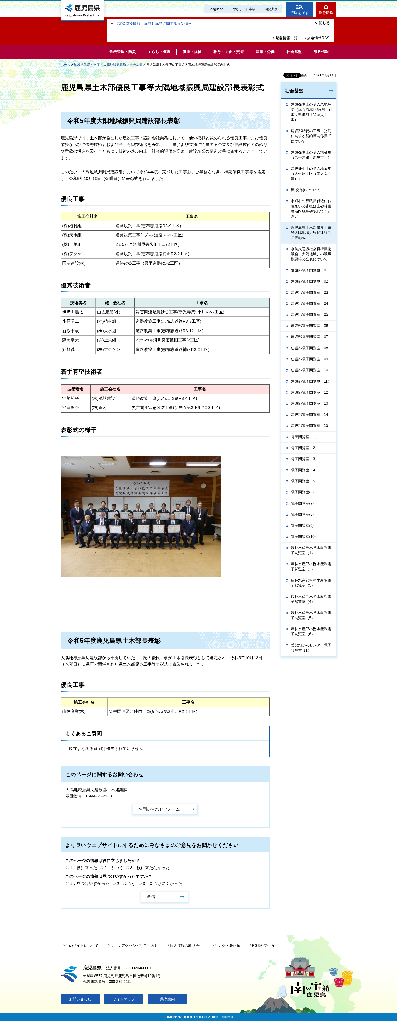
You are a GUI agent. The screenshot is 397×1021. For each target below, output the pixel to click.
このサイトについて (82, 946)
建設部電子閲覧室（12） (311, 392)
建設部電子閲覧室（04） (311, 303)
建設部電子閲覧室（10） (311, 370)
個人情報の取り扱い (186, 946)
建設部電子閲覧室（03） (311, 292)
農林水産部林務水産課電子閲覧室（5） (311, 615)
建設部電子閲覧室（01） (311, 270)
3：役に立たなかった (150, 867)
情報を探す (299, 13)
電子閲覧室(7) (302, 503)
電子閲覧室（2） (305, 448)
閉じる (324, 23)
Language (216, 9)
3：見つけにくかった (162, 883)
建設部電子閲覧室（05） (311, 314)
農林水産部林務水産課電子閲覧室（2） (311, 566)
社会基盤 (136, 65)
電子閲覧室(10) (303, 537)
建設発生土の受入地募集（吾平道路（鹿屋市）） (311, 154)
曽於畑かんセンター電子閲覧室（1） (311, 647)
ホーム (65, 65)
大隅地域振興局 (114, 65)
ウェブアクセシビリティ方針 (134, 946)
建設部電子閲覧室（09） (311, 359)
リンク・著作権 (227, 946)
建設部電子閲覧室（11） (311, 381)
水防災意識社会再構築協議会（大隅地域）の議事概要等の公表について (311, 254)
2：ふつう (113, 867)
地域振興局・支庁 (87, 65)
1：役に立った (83, 867)
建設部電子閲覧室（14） (311, 415)
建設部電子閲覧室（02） (311, 281)
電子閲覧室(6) (302, 492)
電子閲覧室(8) (302, 514)
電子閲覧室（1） (305, 437)
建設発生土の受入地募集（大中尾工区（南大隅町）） (311, 174)
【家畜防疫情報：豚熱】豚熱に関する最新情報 (153, 23)
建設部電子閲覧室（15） (311, 426)
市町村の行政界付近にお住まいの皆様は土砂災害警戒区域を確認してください (311, 208)
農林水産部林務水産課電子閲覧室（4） (311, 599)
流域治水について (305, 190)
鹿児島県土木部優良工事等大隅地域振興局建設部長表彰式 (311, 233)
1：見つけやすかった (90, 883)
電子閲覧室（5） (305, 481)
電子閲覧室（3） (305, 459)
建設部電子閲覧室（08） (311, 348)
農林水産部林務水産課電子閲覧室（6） (311, 631)
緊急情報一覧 (286, 38)
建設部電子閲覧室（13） (311, 403)
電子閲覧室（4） (305, 470)
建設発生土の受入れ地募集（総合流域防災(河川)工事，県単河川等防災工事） (312, 112)
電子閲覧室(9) (302, 526)
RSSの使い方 (263, 946)
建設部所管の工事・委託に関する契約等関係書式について (311, 136)
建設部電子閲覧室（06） (311, 326)
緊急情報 (326, 13)
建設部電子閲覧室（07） (311, 337)
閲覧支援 (271, 9)
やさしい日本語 (244, 9)
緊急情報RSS (318, 38)
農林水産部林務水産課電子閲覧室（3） (311, 582)
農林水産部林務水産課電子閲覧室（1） (311, 550)
